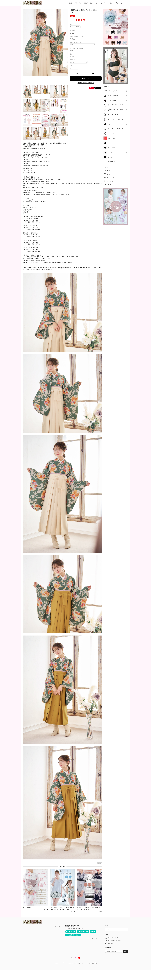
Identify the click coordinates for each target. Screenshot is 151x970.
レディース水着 (112, 100)
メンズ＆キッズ (112, 147)
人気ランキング (112, 91)
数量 (71, 65)
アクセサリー (111, 133)
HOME (70, 3)
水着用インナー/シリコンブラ (115, 109)
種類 (71, 24)
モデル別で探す (112, 152)
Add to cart (85, 78)
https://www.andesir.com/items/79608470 (35, 165)
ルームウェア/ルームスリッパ (115, 105)
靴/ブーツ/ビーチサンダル (115, 119)
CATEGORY (77, 3)
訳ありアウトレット (113, 138)
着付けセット (73, 30)
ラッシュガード (112, 124)
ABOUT (86, 3)
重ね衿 (71, 54)
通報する (99, 863)
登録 (125, 951)
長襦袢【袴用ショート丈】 (77, 42)
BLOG (92, 3)
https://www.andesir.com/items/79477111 (35, 158)
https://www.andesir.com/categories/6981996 (36, 161)
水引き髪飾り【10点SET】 (76, 48)
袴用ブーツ (73, 60)
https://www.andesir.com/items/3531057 (35, 148)
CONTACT (110, 3)
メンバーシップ (100, 3)
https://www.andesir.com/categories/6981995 (36, 154)
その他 (110, 157)
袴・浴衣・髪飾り (113, 95)
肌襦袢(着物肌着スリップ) (76, 36)
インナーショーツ (113, 114)
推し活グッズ (111, 161)
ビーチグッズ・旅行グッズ (115, 128)
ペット (110, 143)
